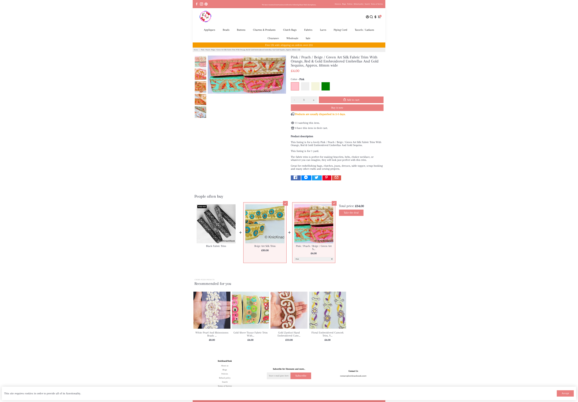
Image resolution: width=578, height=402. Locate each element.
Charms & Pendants (264, 29)
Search (367, 4)
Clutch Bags (290, 29)
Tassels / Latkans (364, 29)
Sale (308, 38)
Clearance (273, 38)
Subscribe (300, 375)
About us (338, 4)
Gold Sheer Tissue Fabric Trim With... (250, 334)
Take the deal (351, 212)
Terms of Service (377, 4)
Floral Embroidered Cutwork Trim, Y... (327, 334)
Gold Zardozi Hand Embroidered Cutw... (289, 334)
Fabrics (308, 29)
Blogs (344, 4)
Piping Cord (340, 29)
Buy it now (337, 107)
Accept (565, 393)
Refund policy (359, 4)
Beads (226, 29)
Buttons (241, 29)
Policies (350, 4)
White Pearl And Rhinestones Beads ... (211, 334)
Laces (323, 29)
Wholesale (292, 38)
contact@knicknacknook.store (353, 376)
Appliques (209, 29)
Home (196, 50)
